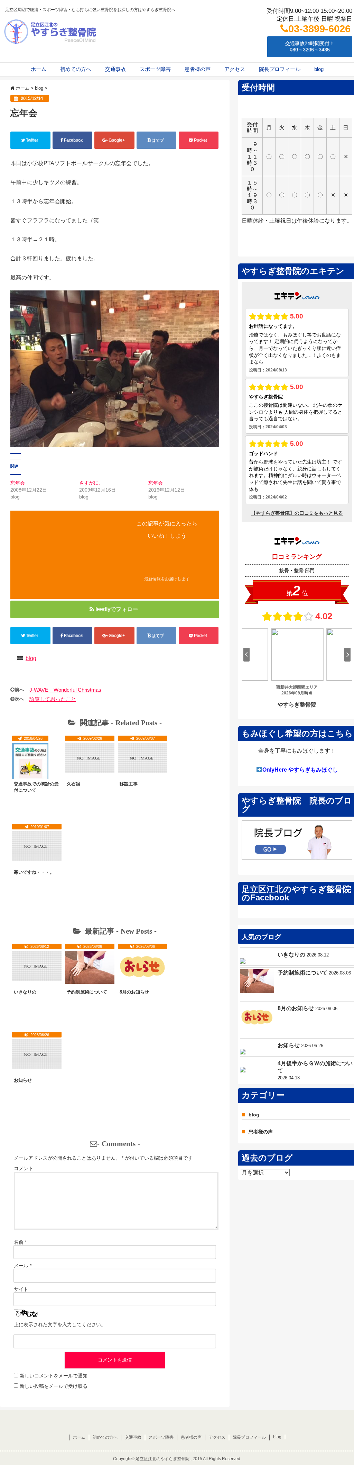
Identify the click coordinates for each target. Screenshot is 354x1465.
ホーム (38, 69)
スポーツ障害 (155, 69)
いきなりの (25, 992)
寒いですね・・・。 (34, 872)
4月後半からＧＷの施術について (315, 1066)
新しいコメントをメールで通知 (53, 1375)
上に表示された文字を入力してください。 (60, 1324)
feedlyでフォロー (116, 609)
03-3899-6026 (319, 28)
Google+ (117, 140)
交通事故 (115, 69)
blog (319, 69)
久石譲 (73, 784)
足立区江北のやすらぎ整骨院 (162, 1458)
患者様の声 (198, 69)
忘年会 (17, 483)
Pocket (200, 140)
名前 (20, 1242)
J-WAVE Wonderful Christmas (65, 690)
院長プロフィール (279, 69)
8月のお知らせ (134, 992)
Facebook (73, 140)
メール (22, 1265)
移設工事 (129, 784)
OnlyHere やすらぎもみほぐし (300, 770)
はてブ (157, 140)
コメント (23, 1168)
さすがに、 (91, 483)
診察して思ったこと (52, 699)
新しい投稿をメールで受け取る (53, 1386)
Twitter (32, 140)
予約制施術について (87, 992)
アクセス (234, 69)
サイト (21, 1289)
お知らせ (23, 1080)
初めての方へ (75, 69)
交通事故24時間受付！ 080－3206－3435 (309, 46)
